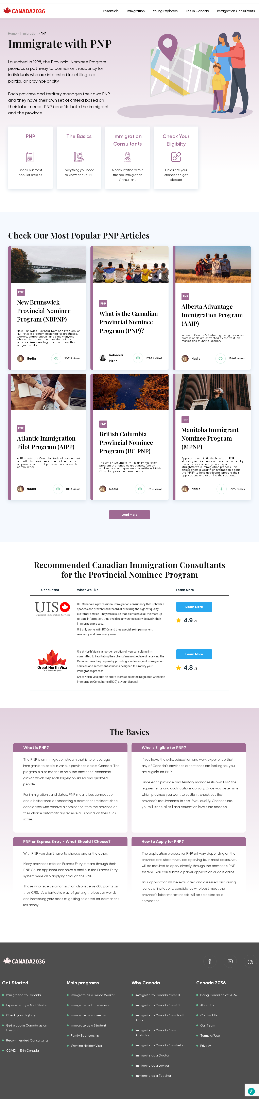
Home (12, 33)
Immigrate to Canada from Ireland (161, 1045)
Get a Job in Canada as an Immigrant (26, 1027)
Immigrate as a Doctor (152, 1055)
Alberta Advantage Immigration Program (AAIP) (212, 314)
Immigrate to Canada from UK (158, 995)
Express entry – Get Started (27, 1005)
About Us (207, 1005)
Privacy (205, 1046)
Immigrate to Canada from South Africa (160, 1017)
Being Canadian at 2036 (218, 995)
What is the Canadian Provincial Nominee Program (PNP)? (128, 321)
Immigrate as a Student (88, 1025)
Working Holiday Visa (86, 1046)
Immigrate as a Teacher (153, 1076)
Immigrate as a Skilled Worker (93, 995)
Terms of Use (210, 1035)
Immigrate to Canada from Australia (156, 1032)
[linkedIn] (250, 961)
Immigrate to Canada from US (158, 1005)
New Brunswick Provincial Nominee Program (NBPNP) (44, 310)
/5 (190, 621)
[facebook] (210, 961)
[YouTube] (230, 961)
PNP (21, 292)
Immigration (28, 33)
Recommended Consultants (27, 1040)
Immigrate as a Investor (88, 1015)
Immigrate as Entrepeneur (90, 1005)
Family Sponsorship (85, 1035)
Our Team (207, 1025)
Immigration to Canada (23, 995)
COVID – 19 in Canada (22, 1050)
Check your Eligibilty (21, 1015)
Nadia (31, 358)
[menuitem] (111, 10)
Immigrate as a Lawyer (152, 1065)
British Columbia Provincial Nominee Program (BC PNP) (126, 442)
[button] (30, 140)
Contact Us (209, 1015)
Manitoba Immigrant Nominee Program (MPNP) (210, 438)
